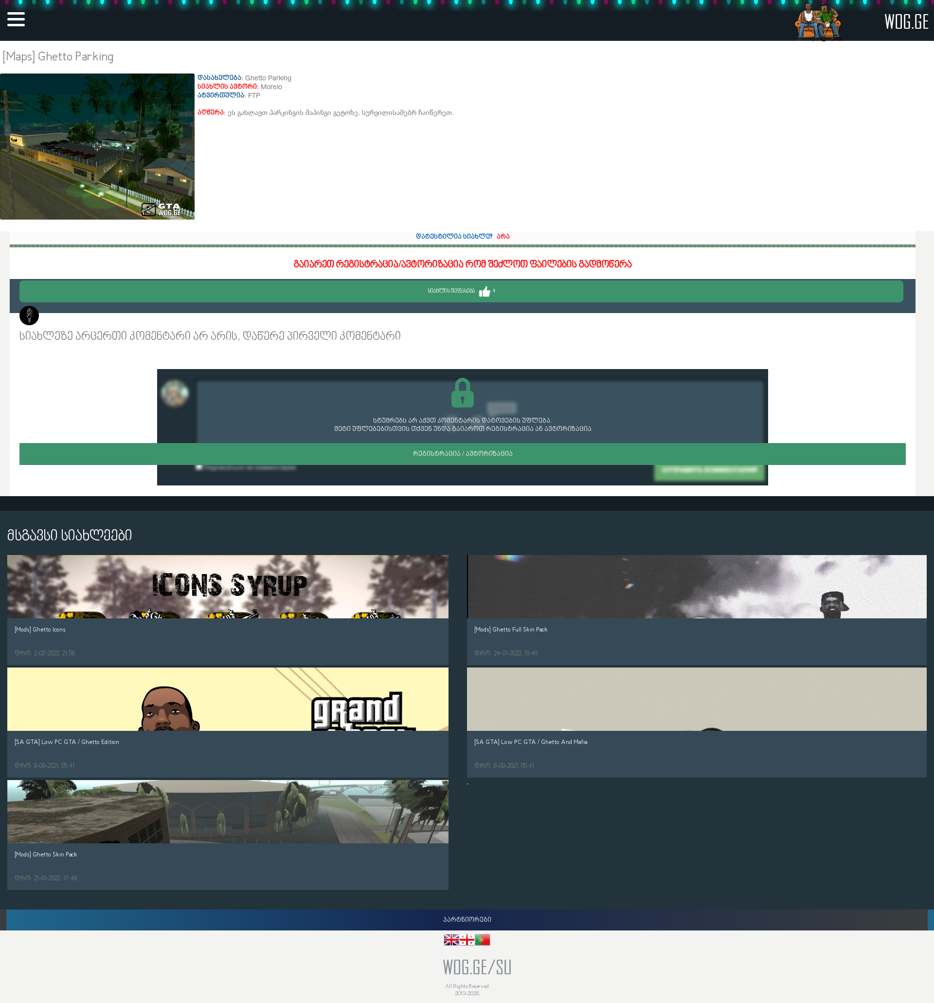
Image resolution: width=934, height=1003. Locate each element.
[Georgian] (467, 941)
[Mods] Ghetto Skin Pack (46, 855)
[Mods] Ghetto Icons (40, 630)
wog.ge (906, 21)
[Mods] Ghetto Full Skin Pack (511, 630)
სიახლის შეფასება (462, 291)
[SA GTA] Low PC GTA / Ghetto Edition (67, 742)
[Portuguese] (482, 941)
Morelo (54, 317)
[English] (451, 941)
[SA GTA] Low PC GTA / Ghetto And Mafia (530, 742)
